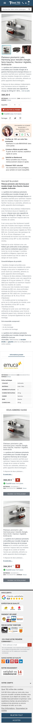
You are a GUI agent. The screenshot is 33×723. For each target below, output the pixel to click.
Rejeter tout (16, 715)
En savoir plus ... (7, 474)
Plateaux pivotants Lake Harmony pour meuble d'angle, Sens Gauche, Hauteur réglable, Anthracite (15, 446)
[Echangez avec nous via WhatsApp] (22, 135)
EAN (19, 98)
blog (3, 661)
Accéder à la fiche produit (17, 494)
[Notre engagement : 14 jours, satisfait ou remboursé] (12, 673)
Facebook (7, 661)
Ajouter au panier (11, 110)
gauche (10, 342)
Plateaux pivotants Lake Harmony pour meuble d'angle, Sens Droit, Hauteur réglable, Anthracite (15, 533)
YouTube (12, 661)
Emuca (9, 100)
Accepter (16, 720)
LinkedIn (21, 661)
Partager (10, 118)
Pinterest (20, 118)
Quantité (4, 105)
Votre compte (7, 683)
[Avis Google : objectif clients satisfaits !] (12, 598)
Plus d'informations (8, 708)
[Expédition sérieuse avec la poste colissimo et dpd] (12, 609)
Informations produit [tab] (16, 354)
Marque (4, 100)
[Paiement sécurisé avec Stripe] (12, 620)
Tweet (15, 118)
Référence (4, 98)
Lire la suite (26, 91)
